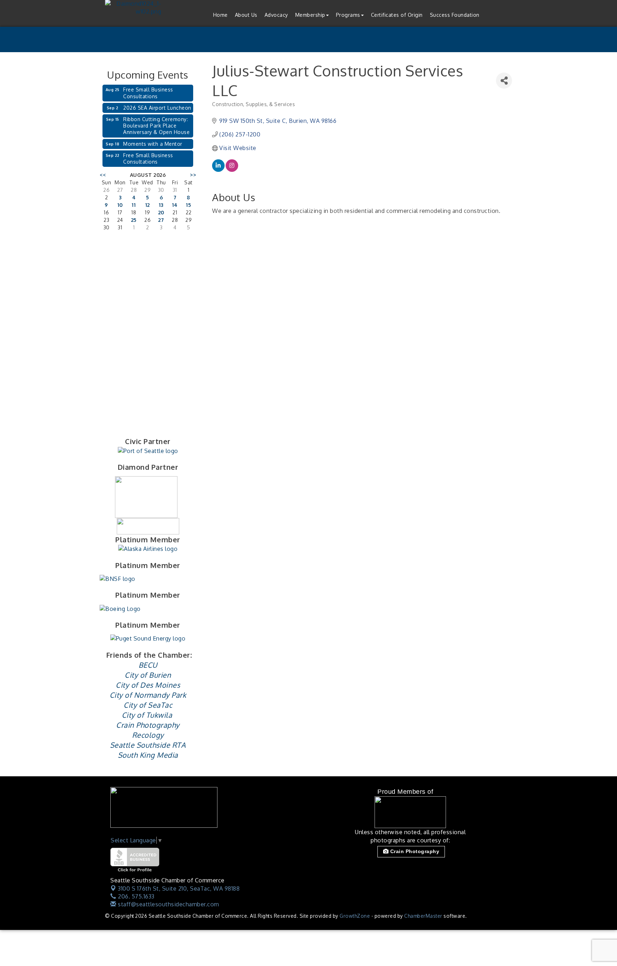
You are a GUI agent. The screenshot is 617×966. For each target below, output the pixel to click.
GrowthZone (355, 916)
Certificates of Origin (397, 15)
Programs (348, 15)
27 (161, 220)
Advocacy (276, 15)
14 (175, 205)
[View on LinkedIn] (218, 169)
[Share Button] (504, 81)
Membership (310, 15)
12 (147, 205)
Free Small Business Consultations (148, 92)
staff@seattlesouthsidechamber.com (167, 904)
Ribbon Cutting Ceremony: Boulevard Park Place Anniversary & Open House (156, 125)
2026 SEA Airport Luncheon (157, 108)
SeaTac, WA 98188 (179, 888)
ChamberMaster (423, 916)
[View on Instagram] (232, 169)
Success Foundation (455, 15)
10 (120, 205)
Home (220, 15)
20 (161, 212)
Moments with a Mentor (152, 144)
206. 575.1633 (135, 896)
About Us (246, 15)
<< (103, 175)
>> (193, 175)
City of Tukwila (147, 714)
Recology (148, 735)
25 (134, 220)
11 (134, 205)
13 (161, 205)
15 (188, 205)
